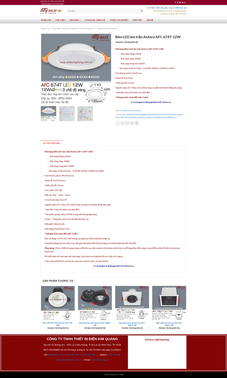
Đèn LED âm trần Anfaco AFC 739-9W (58, 324)
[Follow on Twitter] (180, 3)
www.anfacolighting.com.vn (69, 360)
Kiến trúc (137, 20)
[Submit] (142, 11)
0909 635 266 (72, 355)
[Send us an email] (182, 3)
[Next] (106, 69)
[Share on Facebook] (118, 123)
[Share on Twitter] (122, 123)
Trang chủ (46, 20)
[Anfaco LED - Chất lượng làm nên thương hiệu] (51, 11)
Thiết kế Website (111, 374)
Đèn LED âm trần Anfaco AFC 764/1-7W (132, 324)
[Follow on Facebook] (175, 3)
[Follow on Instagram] (177, 3)
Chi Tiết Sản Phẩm (51, 143)
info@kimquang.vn (100, 360)
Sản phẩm (74, 20)
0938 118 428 (88, 355)
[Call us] (185, 3)
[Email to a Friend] (127, 123)
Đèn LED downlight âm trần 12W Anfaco (162, 117)
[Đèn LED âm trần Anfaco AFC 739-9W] (58, 303)
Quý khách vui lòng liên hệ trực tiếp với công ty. (102, 256)
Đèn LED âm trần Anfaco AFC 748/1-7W (169, 324)
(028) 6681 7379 (56, 355)
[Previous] (45, 69)
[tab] (51, 143)
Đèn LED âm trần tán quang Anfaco (134, 117)
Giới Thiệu (60, 20)
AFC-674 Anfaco (128, 115)
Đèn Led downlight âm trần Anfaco (79, 29)
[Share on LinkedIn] (137, 123)
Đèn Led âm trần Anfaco (108, 29)
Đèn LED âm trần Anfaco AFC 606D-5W (95, 324)
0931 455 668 (113, 355)
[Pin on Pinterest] (132, 123)
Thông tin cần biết (119, 20)
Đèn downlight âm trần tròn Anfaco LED (149, 115)
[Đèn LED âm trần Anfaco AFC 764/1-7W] (132, 303)
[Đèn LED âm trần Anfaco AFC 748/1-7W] (169, 303)
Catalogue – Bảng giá (95, 20)
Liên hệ (149, 20)
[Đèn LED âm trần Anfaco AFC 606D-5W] (95, 303)
